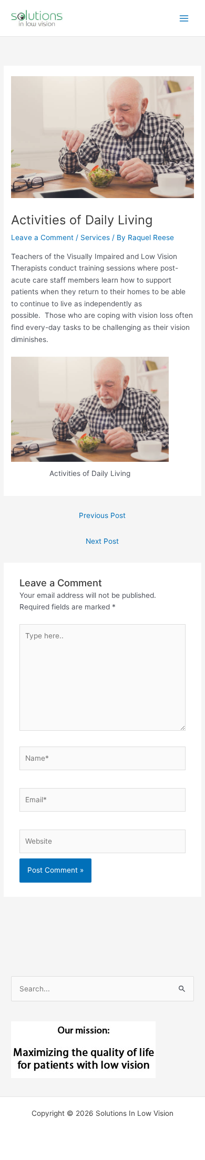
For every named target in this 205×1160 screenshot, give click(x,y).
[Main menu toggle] (184, 18)
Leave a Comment (42, 237)
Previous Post (102, 515)
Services (95, 237)
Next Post (102, 541)
